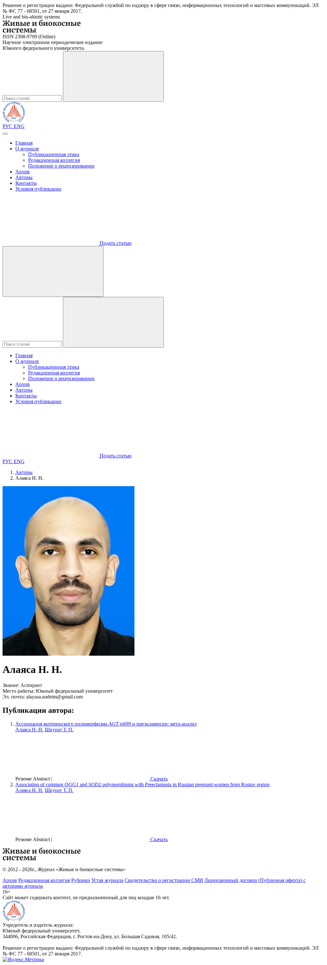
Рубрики (80, 880)
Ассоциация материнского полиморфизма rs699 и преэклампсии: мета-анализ (105, 724)
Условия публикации (38, 189)
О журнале (27, 148)
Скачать (158, 778)
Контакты (26, 183)
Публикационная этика (53, 154)
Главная (24, 143)
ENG (19, 126)
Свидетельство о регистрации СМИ (164, 880)
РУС (8, 126)
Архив (22, 171)
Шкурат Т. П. (59, 729)
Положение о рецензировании (61, 166)
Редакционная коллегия (54, 160)
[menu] (5, 134)
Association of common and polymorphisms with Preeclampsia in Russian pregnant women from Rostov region (142, 784)
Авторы (24, 177)
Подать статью (115, 243)
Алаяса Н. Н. (29, 729)
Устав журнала (107, 880)
